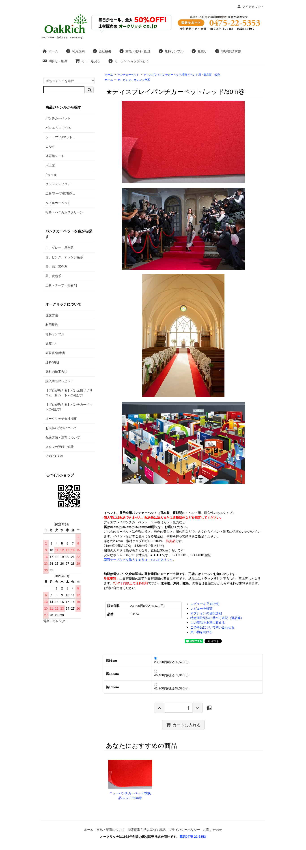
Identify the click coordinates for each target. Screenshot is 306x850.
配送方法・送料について (62, 437)
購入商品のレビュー (59, 381)
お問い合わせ (212, 829)
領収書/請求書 (231, 51)
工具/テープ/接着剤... (60, 193)
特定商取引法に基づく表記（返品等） (217, 618)
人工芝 (50, 165)
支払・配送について (111, 829)
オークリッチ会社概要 (61, 418)
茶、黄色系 (53, 276)
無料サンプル (174, 51)
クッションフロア (58, 184)
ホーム (53, 51)
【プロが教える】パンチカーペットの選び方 (69, 407)
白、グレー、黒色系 (59, 248)
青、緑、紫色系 (56, 266)
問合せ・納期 (58, 61)
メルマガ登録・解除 (59, 447)
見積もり (51, 343)
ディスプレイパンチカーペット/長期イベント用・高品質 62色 (182, 74)
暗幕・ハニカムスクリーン (64, 212)
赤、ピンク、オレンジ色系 (134, 79)
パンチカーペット (128, 74)
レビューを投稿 (201, 608)
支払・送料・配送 (138, 51)
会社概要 (105, 51)
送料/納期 (52, 362)
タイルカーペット (58, 203)
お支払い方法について (61, 428)
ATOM (58, 456)
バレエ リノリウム (58, 127)
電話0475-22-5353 (192, 836)
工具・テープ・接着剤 (61, 285)
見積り (202, 51)
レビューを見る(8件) (205, 604)
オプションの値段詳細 (206, 613)
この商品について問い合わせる (212, 627)
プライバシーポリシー (184, 829)
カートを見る (91, 61)
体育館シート (54, 156)
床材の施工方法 (56, 371)
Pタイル (51, 174)
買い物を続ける (201, 632)
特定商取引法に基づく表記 (147, 829)
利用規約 (78, 51)
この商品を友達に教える (207, 622)
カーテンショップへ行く (131, 61)
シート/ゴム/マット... (60, 137)
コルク (50, 146)
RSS (48, 456)
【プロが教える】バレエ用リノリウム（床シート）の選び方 (69, 393)
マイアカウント (253, 6)
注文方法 (51, 315)
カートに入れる (186, 724)
